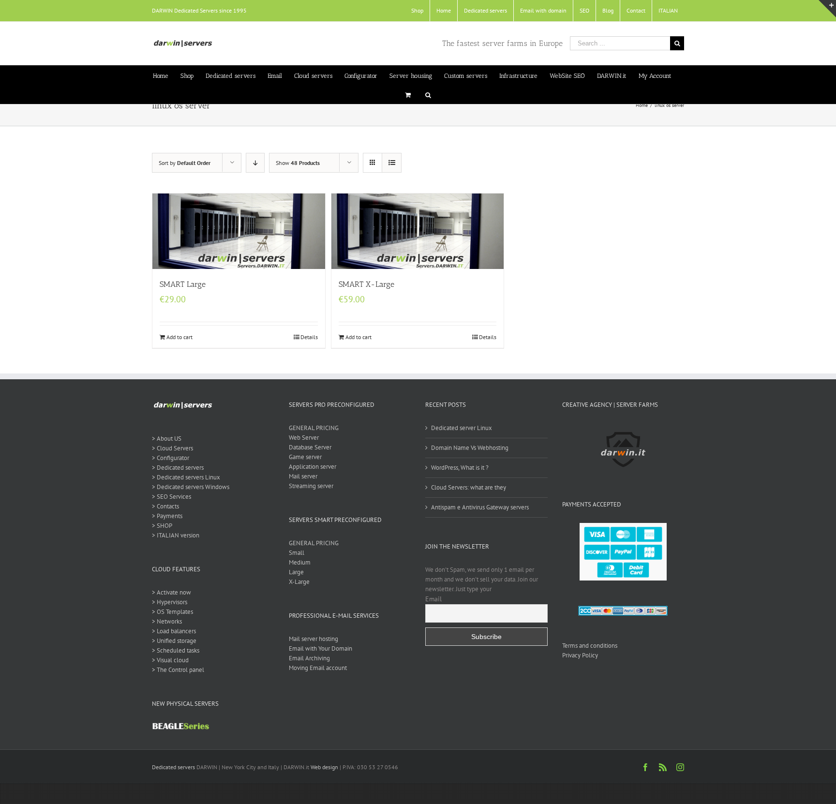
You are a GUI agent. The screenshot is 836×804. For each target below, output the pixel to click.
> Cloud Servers (172, 448)
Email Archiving (309, 658)
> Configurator (170, 458)
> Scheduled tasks (175, 650)
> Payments (167, 516)
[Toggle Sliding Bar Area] (827, 8)
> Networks (167, 621)
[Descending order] (255, 163)
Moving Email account (318, 668)
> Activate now (171, 592)
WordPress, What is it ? (460, 467)
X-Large (299, 582)
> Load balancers (174, 631)
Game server (305, 457)
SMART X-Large (366, 284)
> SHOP (162, 525)
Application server (312, 466)
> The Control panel (178, 670)
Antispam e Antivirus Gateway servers (480, 507)
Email (433, 599)
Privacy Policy (580, 655)
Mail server (303, 476)
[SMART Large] (238, 231)
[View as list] (391, 162)
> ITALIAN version (175, 535)
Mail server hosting (313, 639)
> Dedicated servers (178, 467)
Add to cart (179, 337)
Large (296, 572)
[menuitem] (417, 10)
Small (296, 553)
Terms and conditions (589, 645)
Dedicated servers (173, 767)
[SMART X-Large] (417, 231)
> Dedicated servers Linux (186, 477)
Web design (324, 767)
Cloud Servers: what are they (468, 487)
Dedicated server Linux (461, 428)
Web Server (304, 437)
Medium (300, 562)
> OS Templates (172, 612)
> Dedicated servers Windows (190, 487)
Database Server (310, 447)
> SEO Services (171, 496)
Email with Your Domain (320, 648)
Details (309, 337)
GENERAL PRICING (314, 428)
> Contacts (165, 506)
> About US (166, 438)
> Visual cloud (170, 660)
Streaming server (311, 486)
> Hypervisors (169, 602)
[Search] (428, 94)
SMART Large (183, 284)
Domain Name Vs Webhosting (469, 448)
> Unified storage (174, 641)
